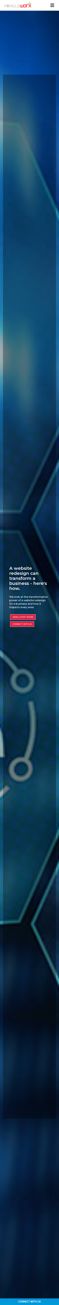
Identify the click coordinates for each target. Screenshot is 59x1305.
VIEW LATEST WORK (23, 617)
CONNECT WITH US (29, 1301)
